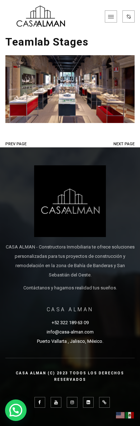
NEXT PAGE (124, 144)
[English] (120, 414)
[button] (16, 410)
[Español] (130, 414)
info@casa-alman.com (70, 332)
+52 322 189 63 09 (70, 322)
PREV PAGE (16, 144)
